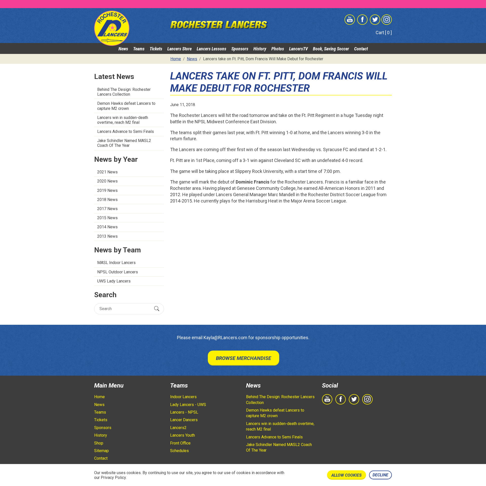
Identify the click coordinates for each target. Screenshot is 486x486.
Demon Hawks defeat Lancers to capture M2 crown (126, 106)
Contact (361, 48)
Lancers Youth (182, 435)
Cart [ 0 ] (384, 32)
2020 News (107, 181)
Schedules (179, 450)
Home (99, 396)
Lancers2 (178, 427)
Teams (139, 48)
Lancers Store (179, 48)
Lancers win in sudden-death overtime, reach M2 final (122, 120)
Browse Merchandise (243, 358)
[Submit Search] (157, 308)
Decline (380, 475)
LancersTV (298, 48)
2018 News (107, 199)
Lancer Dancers (184, 419)
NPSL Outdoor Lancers (117, 272)
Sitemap (101, 450)
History (259, 48)
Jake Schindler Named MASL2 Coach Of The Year (124, 143)
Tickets (156, 48)
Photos (277, 48)
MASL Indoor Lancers (116, 262)
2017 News (107, 208)
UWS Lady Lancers (114, 281)
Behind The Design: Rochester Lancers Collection (124, 92)
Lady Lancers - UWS (188, 404)
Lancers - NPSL (184, 412)
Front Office (180, 443)
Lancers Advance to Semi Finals (125, 131)
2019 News (107, 190)
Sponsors (239, 48)
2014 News (107, 227)
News (123, 48)
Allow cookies (346, 475)
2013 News (107, 236)
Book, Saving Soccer (331, 48)
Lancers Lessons (211, 48)
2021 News (107, 172)
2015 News (107, 217)
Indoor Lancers (183, 396)
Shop (98, 443)
